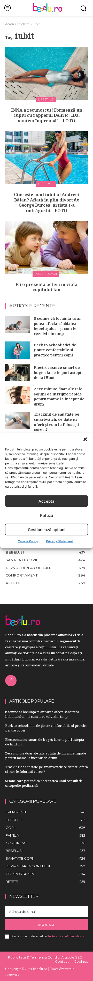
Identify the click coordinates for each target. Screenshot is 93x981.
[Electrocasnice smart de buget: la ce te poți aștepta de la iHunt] (17, 372)
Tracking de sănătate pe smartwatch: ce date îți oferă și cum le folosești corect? (56, 422)
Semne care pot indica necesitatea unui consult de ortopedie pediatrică (44, 783)
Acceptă (46, 501)
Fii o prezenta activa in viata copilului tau (47, 287)
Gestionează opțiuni (46, 529)
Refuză (46, 515)
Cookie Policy (28, 541)
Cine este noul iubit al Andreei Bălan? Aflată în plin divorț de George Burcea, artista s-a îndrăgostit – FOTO (46, 202)
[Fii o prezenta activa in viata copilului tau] (46, 247)
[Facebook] (11, 680)
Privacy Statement (59, 541)
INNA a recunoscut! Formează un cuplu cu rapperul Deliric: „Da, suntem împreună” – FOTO (46, 115)
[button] (85, 439)
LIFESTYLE (46, 99)
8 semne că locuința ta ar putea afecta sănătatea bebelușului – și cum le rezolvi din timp (57, 326)
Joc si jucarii (46, 274)
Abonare (46, 925)
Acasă (9, 24)
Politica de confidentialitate (66, 936)
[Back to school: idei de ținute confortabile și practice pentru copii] (17, 350)
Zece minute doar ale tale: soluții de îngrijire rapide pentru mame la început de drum (59, 396)
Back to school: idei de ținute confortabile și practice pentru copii (55, 349)
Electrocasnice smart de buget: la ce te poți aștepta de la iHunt (59, 372)
